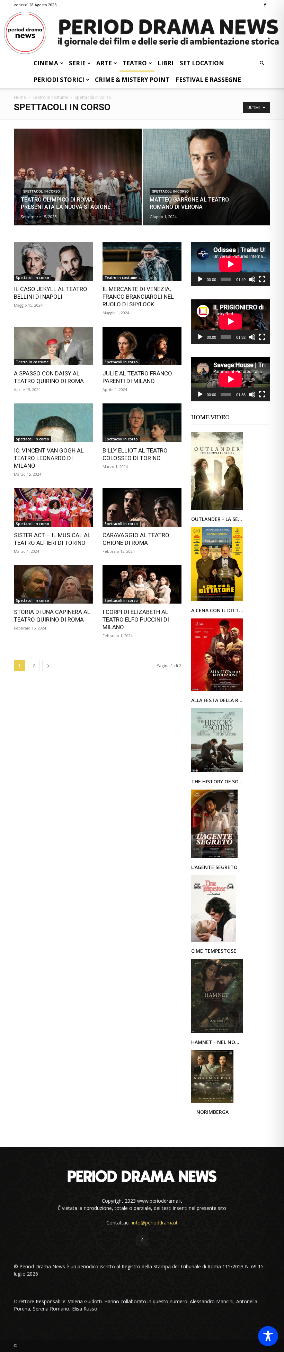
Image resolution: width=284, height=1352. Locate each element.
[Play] (200, 279)
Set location (202, 63)
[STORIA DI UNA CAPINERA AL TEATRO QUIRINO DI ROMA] (53, 584)
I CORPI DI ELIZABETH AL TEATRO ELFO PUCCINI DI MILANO (136, 619)
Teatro (135, 63)
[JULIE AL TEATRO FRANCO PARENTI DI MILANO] (142, 346)
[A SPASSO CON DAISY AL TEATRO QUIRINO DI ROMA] (53, 346)
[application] (230, 264)
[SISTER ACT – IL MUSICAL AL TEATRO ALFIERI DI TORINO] (53, 507)
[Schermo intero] (262, 279)
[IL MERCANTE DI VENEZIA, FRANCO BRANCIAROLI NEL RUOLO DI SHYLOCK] (142, 261)
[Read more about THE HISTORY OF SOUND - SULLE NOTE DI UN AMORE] (217, 771)
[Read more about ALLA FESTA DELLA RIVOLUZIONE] (217, 690)
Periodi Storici (59, 80)
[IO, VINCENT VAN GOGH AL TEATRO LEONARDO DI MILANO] (53, 422)
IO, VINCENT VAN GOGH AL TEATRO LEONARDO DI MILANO (49, 458)
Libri (166, 63)
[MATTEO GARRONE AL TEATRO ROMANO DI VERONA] (206, 184)
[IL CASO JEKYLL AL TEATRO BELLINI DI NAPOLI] (53, 261)
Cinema (46, 63)
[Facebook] (265, 5)
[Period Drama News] (142, 33)
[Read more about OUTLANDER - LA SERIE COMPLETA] (217, 509)
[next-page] (48, 665)
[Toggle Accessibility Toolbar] (268, 1336)
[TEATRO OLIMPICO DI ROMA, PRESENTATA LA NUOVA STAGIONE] (78, 184)
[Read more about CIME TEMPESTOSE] (213, 941)
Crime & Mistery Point (132, 80)
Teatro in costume (50, 97)
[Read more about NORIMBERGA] (212, 1102)
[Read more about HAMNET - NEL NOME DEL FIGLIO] (217, 1032)
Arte (104, 63)
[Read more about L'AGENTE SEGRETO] (214, 857)
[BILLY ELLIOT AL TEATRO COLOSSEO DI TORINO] (142, 422)
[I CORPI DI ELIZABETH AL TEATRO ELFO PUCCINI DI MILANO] (142, 584)
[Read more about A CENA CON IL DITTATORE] (217, 600)
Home (20, 97)
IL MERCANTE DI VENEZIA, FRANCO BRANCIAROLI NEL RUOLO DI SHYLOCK (138, 297)
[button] (262, 63)
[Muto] (252, 279)
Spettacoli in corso (41, 191)
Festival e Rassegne (208, 80)
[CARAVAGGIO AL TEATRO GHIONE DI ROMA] (142, 507)
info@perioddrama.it (155, 1222)
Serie (77, 63)
